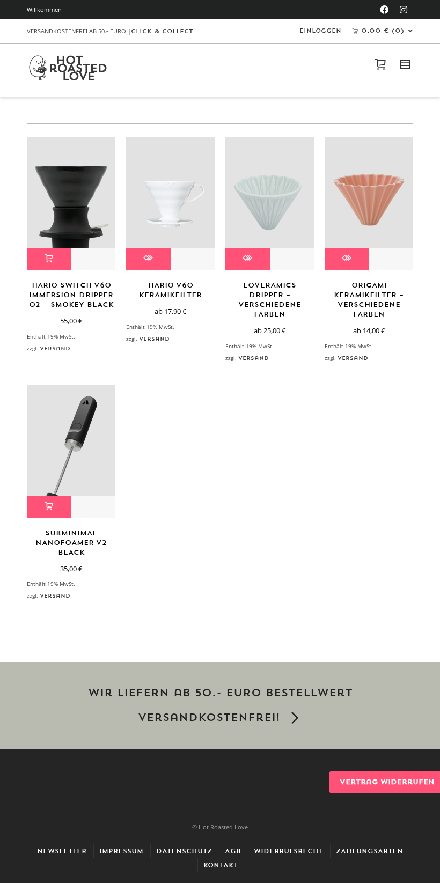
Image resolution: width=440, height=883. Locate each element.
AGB (233, 851)
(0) (382, 31)
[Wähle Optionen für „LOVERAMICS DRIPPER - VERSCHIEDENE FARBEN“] (247, 259)
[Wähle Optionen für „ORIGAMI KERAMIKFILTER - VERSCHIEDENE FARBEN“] (347, 259)
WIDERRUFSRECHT (288, 851)
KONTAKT (220, 865)
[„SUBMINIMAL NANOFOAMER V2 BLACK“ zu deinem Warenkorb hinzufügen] (49, 507)
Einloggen (320, 31)
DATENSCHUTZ (184, 851)
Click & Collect (162, 31)
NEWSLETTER (61, 851)
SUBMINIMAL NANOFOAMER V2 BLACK (71, 542)
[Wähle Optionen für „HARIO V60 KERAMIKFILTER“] (148, 259)
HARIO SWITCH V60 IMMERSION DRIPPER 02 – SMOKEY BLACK (71, 295)
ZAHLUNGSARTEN (369, 851)
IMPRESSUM (121, 851)
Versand (55, 348)
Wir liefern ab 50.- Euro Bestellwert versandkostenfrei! (220, 705)
